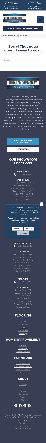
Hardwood (23, 324)
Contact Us (23, 394)
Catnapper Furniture (23, 367)
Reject (29, 229)
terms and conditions (19, 220)
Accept (17, 229)
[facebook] (16, 405)
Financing (23, 385)
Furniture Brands (23, 373)
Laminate (23, 327)
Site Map (23, 423)
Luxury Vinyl (23, 330)
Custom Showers (23, 352)
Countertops (23, 348)
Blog (23, 400)
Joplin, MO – (34, 7)
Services (23, 391)
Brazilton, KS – (11, 3)
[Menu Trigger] (40, 19)
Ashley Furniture (23, 363)
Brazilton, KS (23, 172)
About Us (23, 388)
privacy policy (26, 218)
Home (5, 35)
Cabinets (23, 345)
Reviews (23, 397)
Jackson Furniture (23, 370)
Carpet (23, 321)
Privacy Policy (23, 426)
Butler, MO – (34, 3)
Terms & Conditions (23, 429)
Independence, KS (23, 243)
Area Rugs (23, 334)
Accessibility (23, 420)
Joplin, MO (23, 279)
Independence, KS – (11, 7)
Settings (23, 233)
